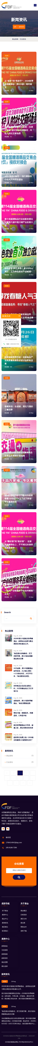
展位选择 (5, 966)
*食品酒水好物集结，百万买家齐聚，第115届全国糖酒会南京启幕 (23, 656)
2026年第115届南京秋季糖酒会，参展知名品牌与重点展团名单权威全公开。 (23, 641)
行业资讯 (9, 762)
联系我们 (5, 931)
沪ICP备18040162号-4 (26, 1042)
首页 (15, 27)
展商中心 (5, 915)
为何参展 (5, 950)
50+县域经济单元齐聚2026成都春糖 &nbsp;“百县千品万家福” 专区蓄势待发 (19, 498)
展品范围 (5, 962)
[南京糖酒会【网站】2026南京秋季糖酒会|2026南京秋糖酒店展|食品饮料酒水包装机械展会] (12, 5)
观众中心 (5, 919)
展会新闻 (9, 756)
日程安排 (24, 915)
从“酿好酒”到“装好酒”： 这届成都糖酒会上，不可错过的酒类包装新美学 (19, 544)
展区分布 (24, 919)
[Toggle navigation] (35, 5)
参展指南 (5, 954)
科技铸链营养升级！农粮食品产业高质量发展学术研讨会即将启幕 (19, 360)
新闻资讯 (5, 923)
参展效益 (5, 946)
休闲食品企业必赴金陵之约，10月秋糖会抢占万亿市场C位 (23, 688)
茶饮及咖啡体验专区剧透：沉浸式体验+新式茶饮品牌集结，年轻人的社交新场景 (19, 130)
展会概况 (24, 911)
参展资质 (5, 958)
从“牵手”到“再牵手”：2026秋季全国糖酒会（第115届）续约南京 (19, 84)
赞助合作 (24, 927)
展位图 (23, 923)
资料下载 (24, 931)
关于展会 (5, 911)
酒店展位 (5, 927)
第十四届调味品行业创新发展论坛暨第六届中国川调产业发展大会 (19, 222)
